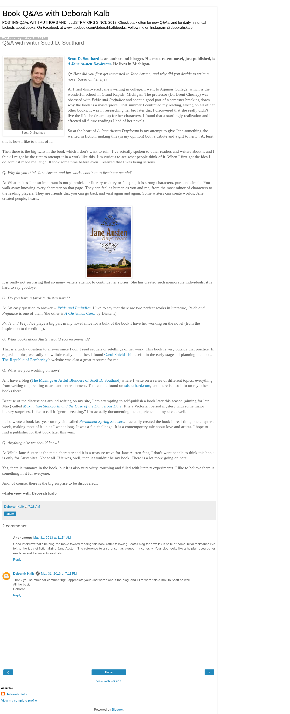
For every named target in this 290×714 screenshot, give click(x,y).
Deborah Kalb (23, 573)
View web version (108, 681)
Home (109, 672)
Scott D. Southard (83, 58)
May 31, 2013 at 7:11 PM (59, 573)
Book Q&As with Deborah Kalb (55, 13)
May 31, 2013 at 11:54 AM (52, 537)
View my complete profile (19, 700)
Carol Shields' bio (118, 354)
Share (10, 513)
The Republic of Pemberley (25, 359)
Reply (17, 559)
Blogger (117, 709)
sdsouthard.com (137, 385)
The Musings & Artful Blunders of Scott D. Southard (75, 380)
